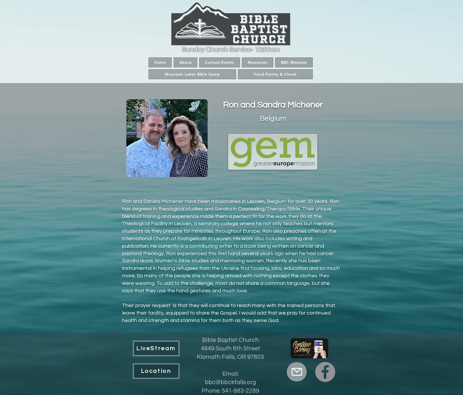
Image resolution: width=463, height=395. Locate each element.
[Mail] (297, 371)
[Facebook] (325, 372)
